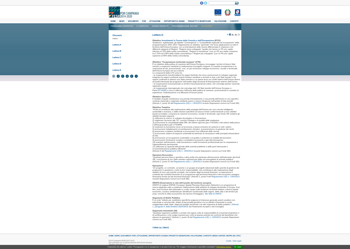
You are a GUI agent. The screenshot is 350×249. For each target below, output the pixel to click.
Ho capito (238, 247)
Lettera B (117, 51)
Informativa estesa (223, 247)
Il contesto (142, 26)
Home (113, 21)
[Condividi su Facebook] (230, 35)
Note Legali (237, 241)
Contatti (234, 21)
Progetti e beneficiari (199, 21)
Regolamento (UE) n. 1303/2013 (188, 103)
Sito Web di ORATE (213, 194)
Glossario (206, 26)
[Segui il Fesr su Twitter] (205, 4)
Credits (228, 241)
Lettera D (117, 63)
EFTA (160, 90)
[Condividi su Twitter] (228, 35)
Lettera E (117, 70)
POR (144, 21)
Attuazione (155, 21)
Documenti (133, 21)
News (122, 21)
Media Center (219, 236)
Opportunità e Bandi (174, 21)
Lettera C (117, 57)
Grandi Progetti (160, 26)
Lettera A (117, 45)
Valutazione (220, 21)
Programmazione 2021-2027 (185, 26)
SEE (165, 90)
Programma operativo (121, 26)
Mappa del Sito (233, 236)
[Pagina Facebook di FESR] (201, 4)
